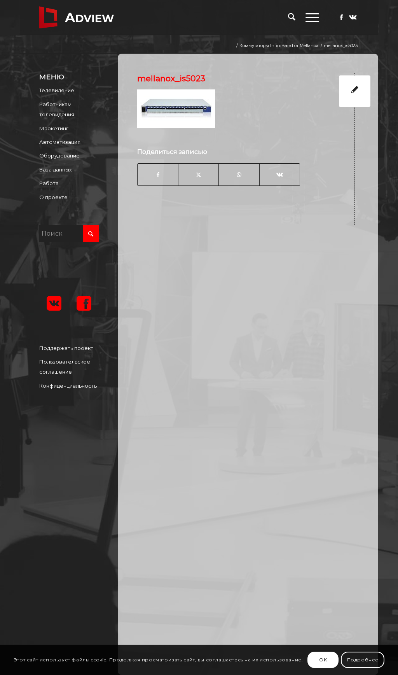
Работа (49, 183)
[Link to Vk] (353, 17)
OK (323, 660)
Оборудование (59, 155)
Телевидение (56, 90)
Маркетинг (53, 128)
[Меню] (309, 17)
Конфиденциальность (68, 386)
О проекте (53, 197)
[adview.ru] (76, 17)
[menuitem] (291, 17)
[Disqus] (253, 332)
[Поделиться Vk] (280, 174)
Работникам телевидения (56, 109)
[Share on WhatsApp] (239, 174)
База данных (55, 169)
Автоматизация (59, 142)
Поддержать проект (66, 348)
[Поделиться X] (198, 174)
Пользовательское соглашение (64, 366)
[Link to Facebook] (341, 17)
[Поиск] (291, 17)
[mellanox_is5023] (354, 91)
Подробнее (363, 660)
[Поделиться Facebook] (158, 174)
